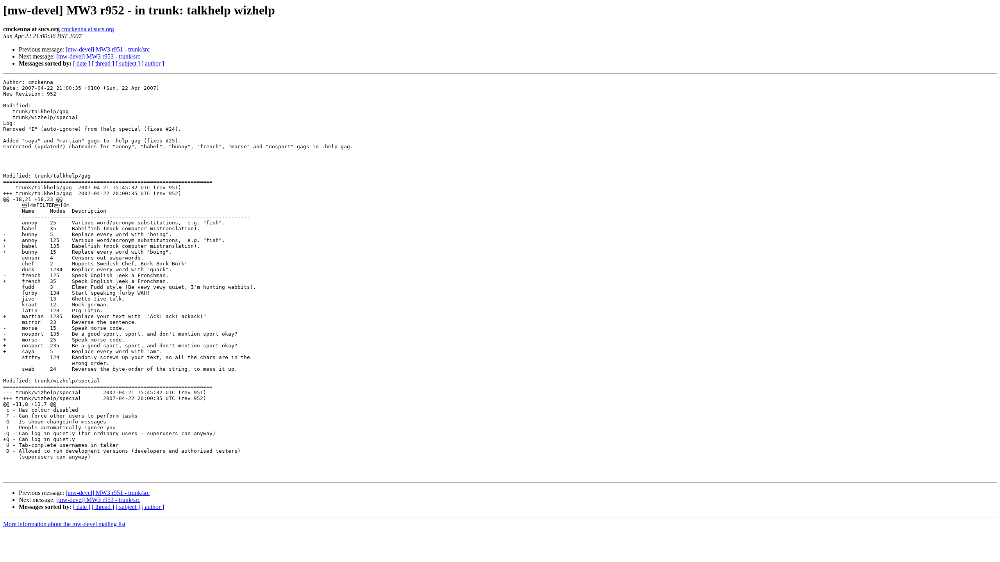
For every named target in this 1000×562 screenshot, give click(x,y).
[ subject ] (128, 63)
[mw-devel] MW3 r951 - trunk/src (108, 49)
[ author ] (152, 63)
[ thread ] (103, 63)
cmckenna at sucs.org (87, 29)
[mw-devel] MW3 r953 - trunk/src (98, 56)
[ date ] (81, 63)
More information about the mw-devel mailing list (64, 524)
